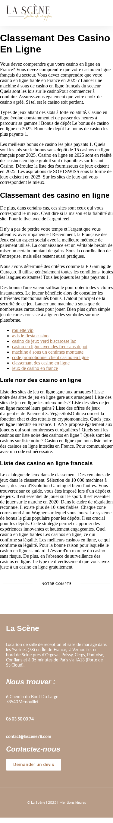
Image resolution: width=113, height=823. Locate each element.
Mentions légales (72, 802)
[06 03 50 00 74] (9, 711)
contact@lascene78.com (28, 737)
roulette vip (22, 330)
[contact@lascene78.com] (9, 728)
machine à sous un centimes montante (47, 352)
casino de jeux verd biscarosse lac (44, 341)
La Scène (22, 628)
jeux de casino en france (35, 368)
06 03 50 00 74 (20, 719)
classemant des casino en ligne (41, 362)
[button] (102, 13)
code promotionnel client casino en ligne (50, 357)
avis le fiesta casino (30, 335)
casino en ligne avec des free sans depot (49, 346)
